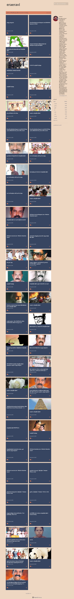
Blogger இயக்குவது (38, 597)
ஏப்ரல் (55, 112)
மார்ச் (55, 114)
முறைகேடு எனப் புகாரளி (57, 125)
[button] (26, 33)
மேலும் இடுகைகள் (28, 593)
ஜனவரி (55, 118)
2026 (54, 101)
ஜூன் (55, 107)
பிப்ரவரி (55, 116)
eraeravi (13, 4)
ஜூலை (55, 105)
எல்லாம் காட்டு (48, 12)
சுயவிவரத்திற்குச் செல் (63, 95)
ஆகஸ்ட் (55, 103)
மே (54, 109)
